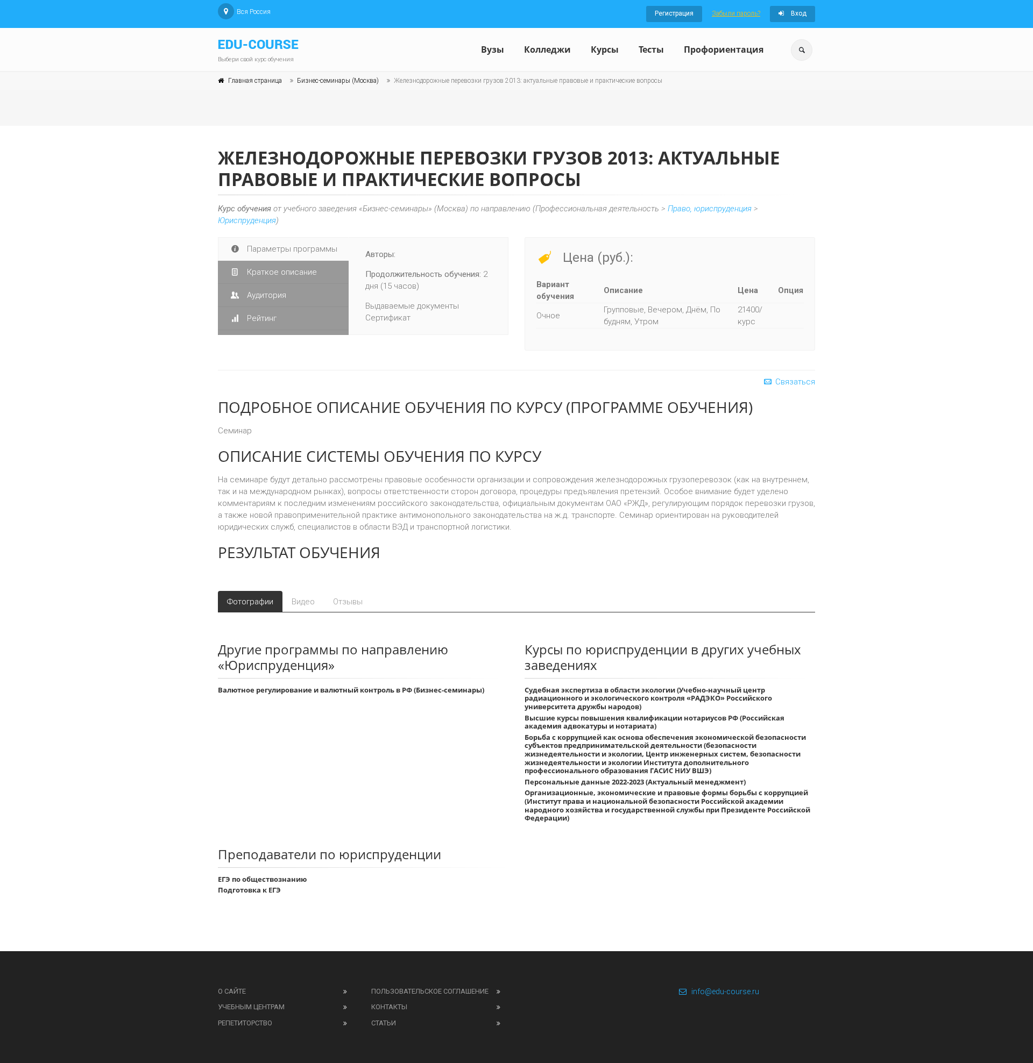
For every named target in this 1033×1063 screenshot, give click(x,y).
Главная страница (255, 80)
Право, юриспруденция (710, 208)
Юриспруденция (247, 220)
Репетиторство (245, 1023)
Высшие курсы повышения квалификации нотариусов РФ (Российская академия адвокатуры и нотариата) (654, 722)
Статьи (383, 1023)
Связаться (794, 382)
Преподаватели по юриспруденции (329, 854)
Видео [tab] (303, 602)
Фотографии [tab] (250, 602)
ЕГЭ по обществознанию (262, 879)
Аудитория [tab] (265, 295)
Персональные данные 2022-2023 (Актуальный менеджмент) (635, 782)
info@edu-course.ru (725, 991)
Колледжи (547, 49)
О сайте (232, 991)
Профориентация (723, 49)
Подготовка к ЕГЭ (249, 890)
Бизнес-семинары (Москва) (338, 80)
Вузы (492, 49)
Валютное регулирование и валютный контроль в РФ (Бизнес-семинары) (351, 690)
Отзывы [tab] (348, 602)
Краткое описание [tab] (281, 272)
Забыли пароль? (736, 13)
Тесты (651, 49)
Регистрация (674, 13)
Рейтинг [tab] (261, 318)
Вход (797, 13)
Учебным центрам (251, 1007)
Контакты (389, 1007)
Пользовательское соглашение (430, 991)
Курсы (605, 49)
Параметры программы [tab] (291, 249)
